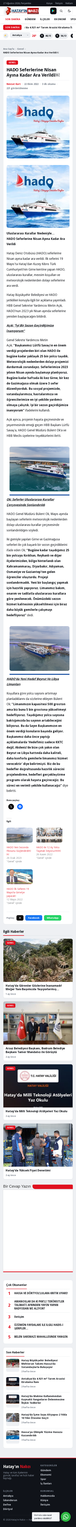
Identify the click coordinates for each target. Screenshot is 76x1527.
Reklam (69, 3)
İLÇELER (45, 19)
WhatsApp (53, 918)
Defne (7, 1504)
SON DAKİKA (12, 19)
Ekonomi (45, 1474)
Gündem (45, 1470)
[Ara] (61, 10)
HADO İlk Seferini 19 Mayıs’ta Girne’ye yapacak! (18, 892)
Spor (43, 1479)
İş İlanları (46, 1483)
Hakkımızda (47, 1495)
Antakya (8, 1495)
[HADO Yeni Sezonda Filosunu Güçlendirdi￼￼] (20, 835)
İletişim (59, 3)
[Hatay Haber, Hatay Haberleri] (21, 11)
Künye (49, 3)
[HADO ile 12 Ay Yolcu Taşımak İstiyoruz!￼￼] (49, 835)
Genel (20, 49)
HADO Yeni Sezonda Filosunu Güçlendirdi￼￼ (19, 851)
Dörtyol (8, 1509)
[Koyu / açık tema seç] (69, 10)
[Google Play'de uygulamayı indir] (53, 11)
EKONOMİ (60, 19)
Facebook (33, 918)
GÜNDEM (30, 19)
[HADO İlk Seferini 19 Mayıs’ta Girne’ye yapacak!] (20, 876)
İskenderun (10, 1500)
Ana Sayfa (8, 49)
